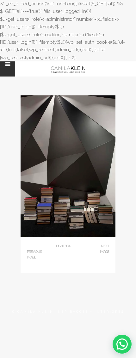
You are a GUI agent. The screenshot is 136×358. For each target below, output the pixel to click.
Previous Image (34, 254)
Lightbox (63, 246)
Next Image (104, 249)
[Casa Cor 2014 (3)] (68, 235)
